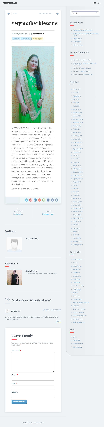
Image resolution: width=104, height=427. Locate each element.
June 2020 (76, 93)
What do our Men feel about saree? (85, 64)
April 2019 (76, 106)
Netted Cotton (85, 71)
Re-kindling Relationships (81, 302)
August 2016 (77, 182)
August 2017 (77, 152)
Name (15, 375)
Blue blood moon (48, 214)
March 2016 (77, 198)
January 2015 (77, 241)
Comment (16, 351)
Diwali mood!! (77, 38)
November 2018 (78, 122)
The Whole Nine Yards (79, 316)
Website (15, 392)
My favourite (77, 289)
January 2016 (77, 205)
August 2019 (77, 96)
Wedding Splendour (79, 322)
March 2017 (77, 165)
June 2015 (76, 228)
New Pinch (76, 296)
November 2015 (78, 212)
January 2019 (77, 116)
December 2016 (78, 172)
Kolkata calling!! (78, 45)
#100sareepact (77, 259)
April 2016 (76, 195)
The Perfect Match (78, 312)
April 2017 (76, 162)
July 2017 (76, 155)
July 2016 (76, 185)
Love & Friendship (78, 286)
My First (75, 292)
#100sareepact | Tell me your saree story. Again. (86, 34)
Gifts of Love (77, 276)
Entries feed (76, 340)
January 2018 (77, 139)
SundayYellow (18, 214)
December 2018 (78, 119)
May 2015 (76, 231)
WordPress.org (77, 347)
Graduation (76, 279)
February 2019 (77, 113)
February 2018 (77, 136)
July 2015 (76, 225)
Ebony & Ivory (77, 266)
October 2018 (77, 126)
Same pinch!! (77, 42)
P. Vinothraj (77, 63)
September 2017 (78, 149)
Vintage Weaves (78, 319)
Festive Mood (77, 269)
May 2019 (76, 103)
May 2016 (76, 192)
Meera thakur (38, 34)
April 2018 (76, 129)
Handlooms (76, 283)
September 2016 (78, 179)
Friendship (76, 273)
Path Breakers (77, 299)
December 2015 (78, 208)
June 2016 (76, 188)
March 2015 (77, 238)
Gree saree (16, 39)
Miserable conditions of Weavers (83, 30)
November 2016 (78, 175)
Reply (58, 321)
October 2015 (77, 215)
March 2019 (77, 109)
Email (14, 383)
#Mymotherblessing (35, 23)
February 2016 (77, 202)
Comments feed (78, 344)
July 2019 (76, 99)
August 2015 (77, 221)
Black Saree (31, 271)
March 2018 (77, 132)
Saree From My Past (79, 309)
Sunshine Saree (86, 60)
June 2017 (76, 159)
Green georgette (86, 68)
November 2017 (78, 142)
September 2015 (78, 218)
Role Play (76, 306)
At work (75, 263)
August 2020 (77, 89)
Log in (75, 337)
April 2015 (76, 235)
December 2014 (78, 245)
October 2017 (77, 146)
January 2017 (77, 169)
